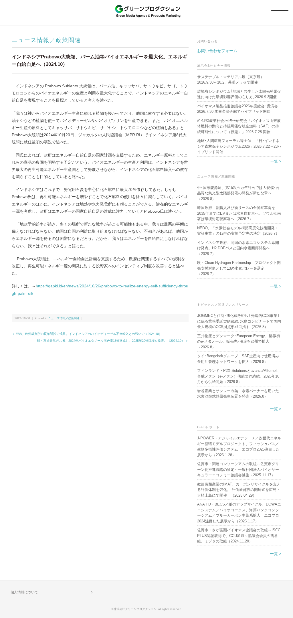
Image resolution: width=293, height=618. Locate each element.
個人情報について (24, 592)
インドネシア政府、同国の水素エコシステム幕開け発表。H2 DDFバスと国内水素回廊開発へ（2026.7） (238, 248)
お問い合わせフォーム (217, 50)
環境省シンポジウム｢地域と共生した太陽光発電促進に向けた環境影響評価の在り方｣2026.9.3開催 (239, 94)
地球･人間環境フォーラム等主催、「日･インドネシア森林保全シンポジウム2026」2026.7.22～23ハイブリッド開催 (239, 146)
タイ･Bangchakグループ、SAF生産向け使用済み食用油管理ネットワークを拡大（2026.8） (238, 359)
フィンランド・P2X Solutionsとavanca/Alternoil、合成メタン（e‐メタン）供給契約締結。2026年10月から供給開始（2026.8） (239, 376)
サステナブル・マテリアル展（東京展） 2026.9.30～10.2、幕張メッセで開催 (232, 80)
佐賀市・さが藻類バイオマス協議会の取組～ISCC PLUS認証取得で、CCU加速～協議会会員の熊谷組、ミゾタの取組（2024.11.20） (238, 535)
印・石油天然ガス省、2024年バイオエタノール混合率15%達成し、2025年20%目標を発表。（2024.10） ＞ (113, 340)
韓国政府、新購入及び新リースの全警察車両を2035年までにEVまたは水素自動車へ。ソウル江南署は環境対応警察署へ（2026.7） (239, 213)
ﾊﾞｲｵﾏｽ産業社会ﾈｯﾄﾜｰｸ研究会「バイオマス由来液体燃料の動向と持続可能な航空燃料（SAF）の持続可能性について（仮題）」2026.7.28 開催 (239, 126)
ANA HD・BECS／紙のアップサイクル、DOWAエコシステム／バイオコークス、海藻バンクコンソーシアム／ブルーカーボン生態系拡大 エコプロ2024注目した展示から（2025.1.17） (239, 512)
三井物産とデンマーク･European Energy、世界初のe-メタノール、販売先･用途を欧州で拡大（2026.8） (238, 341)
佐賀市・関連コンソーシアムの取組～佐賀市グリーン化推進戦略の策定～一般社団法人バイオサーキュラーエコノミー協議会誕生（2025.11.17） (238, 469)
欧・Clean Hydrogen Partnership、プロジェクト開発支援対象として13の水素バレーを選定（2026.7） (239, 268)
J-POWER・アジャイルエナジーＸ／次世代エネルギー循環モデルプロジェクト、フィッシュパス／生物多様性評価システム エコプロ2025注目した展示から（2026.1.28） (239, 446)
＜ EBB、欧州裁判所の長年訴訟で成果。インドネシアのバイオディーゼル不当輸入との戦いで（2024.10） (87, 333)
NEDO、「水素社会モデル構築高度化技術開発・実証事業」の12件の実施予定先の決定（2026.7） (238, 231)
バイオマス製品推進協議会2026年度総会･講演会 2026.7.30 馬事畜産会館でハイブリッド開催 (237, 109)
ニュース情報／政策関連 (46, 40)
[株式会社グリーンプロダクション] (146, 7)
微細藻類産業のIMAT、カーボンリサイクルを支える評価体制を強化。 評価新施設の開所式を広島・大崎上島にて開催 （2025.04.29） (238, 489)
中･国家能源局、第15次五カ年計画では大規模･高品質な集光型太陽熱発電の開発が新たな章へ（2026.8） (238, 193)
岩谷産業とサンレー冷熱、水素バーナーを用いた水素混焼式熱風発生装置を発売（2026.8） (238, 394)
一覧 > (275, 161)
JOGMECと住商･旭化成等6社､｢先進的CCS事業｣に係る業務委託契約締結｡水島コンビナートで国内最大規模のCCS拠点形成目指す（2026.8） (239, 321)
